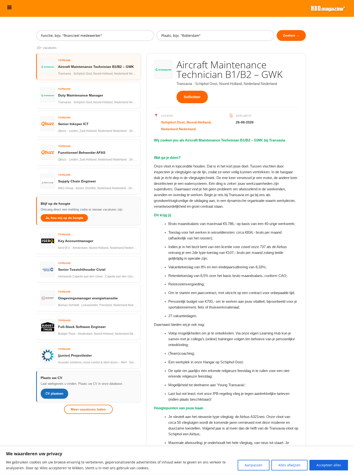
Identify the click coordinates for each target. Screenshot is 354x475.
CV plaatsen (54, 393)
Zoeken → (291, 35)
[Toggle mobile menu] (9, 7)
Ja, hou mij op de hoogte (64, 218)
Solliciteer (192, 97)
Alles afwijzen (289, 465)
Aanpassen (253, 465)
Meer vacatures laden (88, 409)
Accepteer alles (328, 465)
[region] (177, 460)
